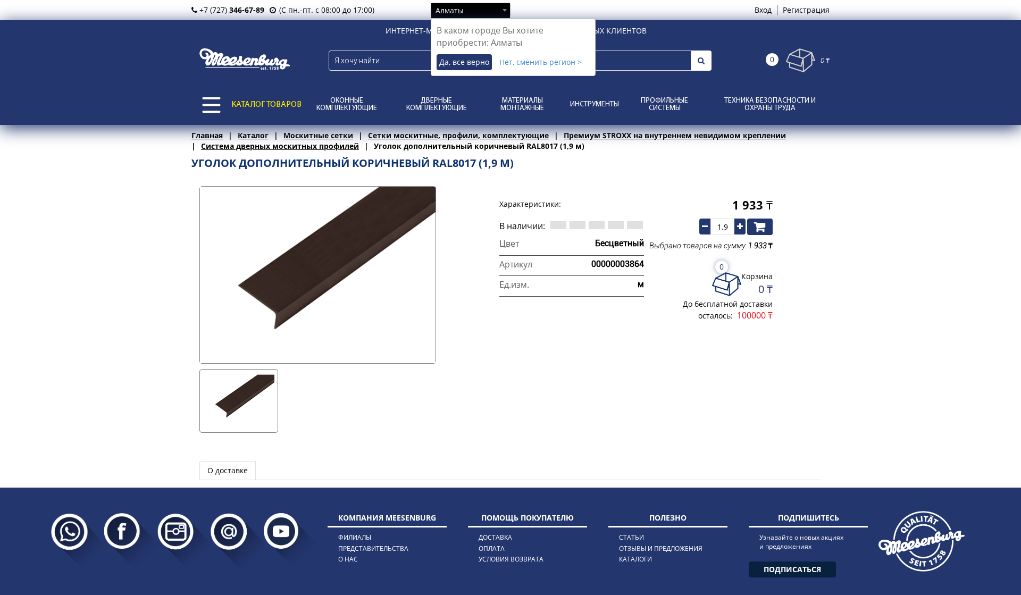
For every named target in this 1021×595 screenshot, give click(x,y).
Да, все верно (464, 62)
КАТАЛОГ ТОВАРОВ (266, 104)
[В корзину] (760, 226)
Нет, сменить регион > (540, 62)
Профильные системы (664, 104)
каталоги (635, 559)
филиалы (354, 537)
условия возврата (511, 559)
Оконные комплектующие (346, 104)
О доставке (227, 470)
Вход (763, 10)
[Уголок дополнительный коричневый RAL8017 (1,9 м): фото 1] (238, 401)
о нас (348, 559)
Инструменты (594, 104)
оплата (492, 548)
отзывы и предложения (660, 548)
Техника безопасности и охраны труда (770, 104)
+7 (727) (230, 10)
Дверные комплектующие (436, 104)
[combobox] (470, 10)
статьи (631, 537)
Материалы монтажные (522, 104)
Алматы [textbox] (450, 10)
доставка (495, 537)
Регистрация (806, 10)
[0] (800, 60)
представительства (373, 548)
